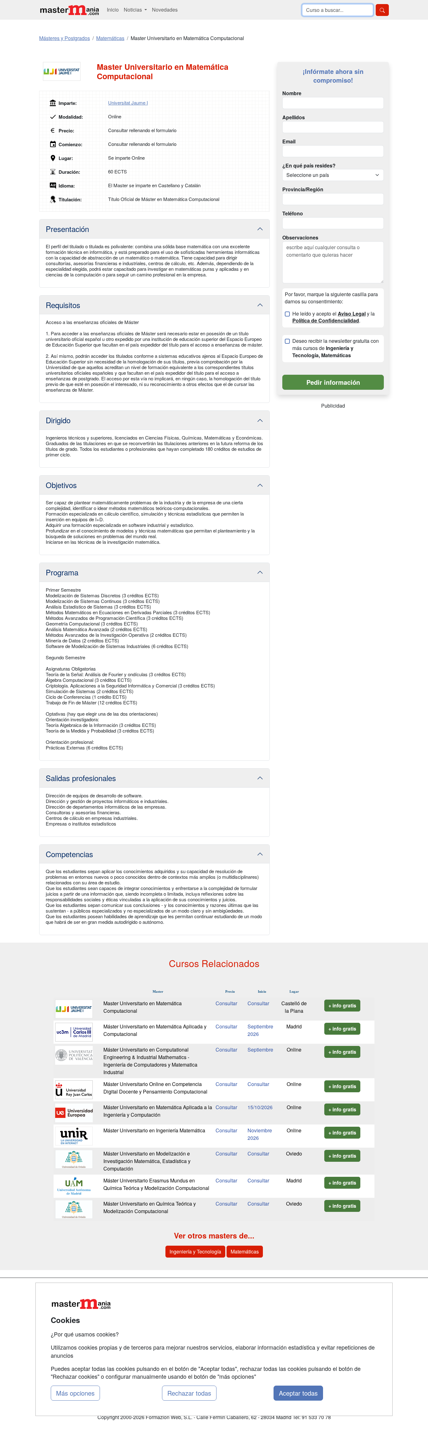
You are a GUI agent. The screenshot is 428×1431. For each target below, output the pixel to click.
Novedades (165, 9)
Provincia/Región (302, 189)
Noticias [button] (133, 9)
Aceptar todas (298, 1393)
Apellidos (293, 117)
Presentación (67, 228)
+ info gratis (342, 1005)
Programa (62, 572)
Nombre (291, 93)
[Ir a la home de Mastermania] (69, 10)
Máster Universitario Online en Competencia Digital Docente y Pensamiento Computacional (155, 1087)
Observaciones (300, 237)
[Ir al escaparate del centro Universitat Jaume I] (68, 71)
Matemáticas (245, 1251)
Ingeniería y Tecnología (195, 1251)
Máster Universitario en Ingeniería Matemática (154, 1130)
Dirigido (58, 419)
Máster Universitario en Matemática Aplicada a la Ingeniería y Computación (157, 1111)
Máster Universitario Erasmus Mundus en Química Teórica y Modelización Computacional (156, 1184)
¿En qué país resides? (309, 165)
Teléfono (292, 213)
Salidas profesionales (81, 777)
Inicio (113, 9)
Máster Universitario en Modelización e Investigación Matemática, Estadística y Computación (147, 1161)
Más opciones (75, 1393)
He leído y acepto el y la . (333, 317)
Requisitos (63, 304)
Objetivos (61, 484)
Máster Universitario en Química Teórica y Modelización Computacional (149, 1207)
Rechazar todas (189, 1393)
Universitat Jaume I (128, 102)
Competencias (69, 853)
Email (288, 141)
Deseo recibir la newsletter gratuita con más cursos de (335, 348)
